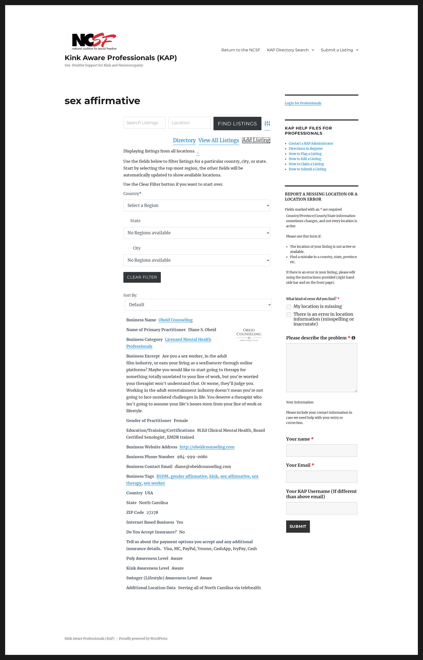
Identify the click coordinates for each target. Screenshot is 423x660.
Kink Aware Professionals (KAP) (121, 58)
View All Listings (219, 140)
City (137, 248)
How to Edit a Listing (305, 159)
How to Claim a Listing (306, 164)
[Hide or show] (197, 152)
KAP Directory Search (288, 50)
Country (132, 193)
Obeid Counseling (176, 319)
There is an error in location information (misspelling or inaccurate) (324, 319)
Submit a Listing (337, 50)
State (135, 220)
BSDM (162, 476)
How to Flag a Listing (305, 154)
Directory (184, 140)
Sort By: (130, 295)
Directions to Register (306, 149)
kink (213, 476)
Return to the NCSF (240, 50)
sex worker (154, 483)
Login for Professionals (303, 103)
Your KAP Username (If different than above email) (321, 493)
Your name (300, 439)
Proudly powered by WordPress (143, 639)
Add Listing (256, 140)
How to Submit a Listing (307, 169)
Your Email (300, 465)
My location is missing (318, 306)
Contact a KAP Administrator (311, 143)
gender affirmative (189, 476)
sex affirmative (235, 476)
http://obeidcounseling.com (207, 446)
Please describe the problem (320, 338)
